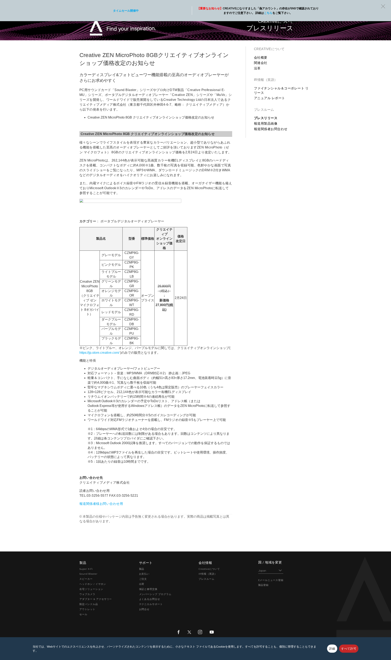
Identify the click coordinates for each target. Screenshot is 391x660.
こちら (268, 12)
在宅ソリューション (91, 589)
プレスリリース (265, 118)
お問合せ (144, 609)
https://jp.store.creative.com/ (99, 352)
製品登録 (263, 585)
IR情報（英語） (266, 79)
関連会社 (260, 63)
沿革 (257, 68)
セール (83, 614)
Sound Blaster (88, 573)
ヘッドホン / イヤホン (92, 584)
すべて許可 (348, 648)
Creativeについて (269, 49)
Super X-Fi (86, 569)
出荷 (141, 584)
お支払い (144, 573)
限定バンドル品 (88, 604)
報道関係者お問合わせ (271, 129)
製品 (141, 569)
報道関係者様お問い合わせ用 (101, 503)
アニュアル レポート (269, 98)
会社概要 (260, 57)
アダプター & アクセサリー (95, 599)
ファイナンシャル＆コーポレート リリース (281, 90)
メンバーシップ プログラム (155, 594)
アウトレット (87, 609)
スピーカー (86, 579)
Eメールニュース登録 (271, 580)
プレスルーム (264, 109)
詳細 (332, 648)
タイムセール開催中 (126, 10)
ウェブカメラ (87, 594)
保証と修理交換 (148, 589)
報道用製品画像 (265, 123)
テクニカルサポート (151, 604)
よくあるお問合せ (149, 599)
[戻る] (383, 6)
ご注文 (143, 579)
